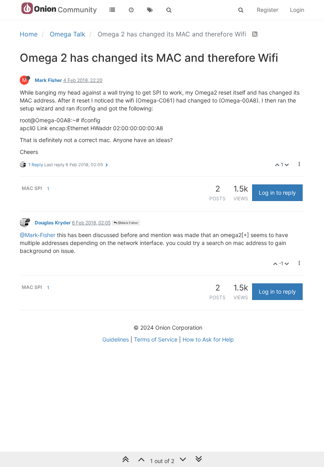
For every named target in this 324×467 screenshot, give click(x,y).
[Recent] (131, 10)
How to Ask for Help (208, 339)
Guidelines (115, 339)
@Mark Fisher (127, 223)
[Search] (169, 10)
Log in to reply (277, 192)
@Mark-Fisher (37, 235)
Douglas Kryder (53, 223)
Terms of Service (155, 339)
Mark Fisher (48, 80)
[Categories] (112, 10)
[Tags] (150, 10)
